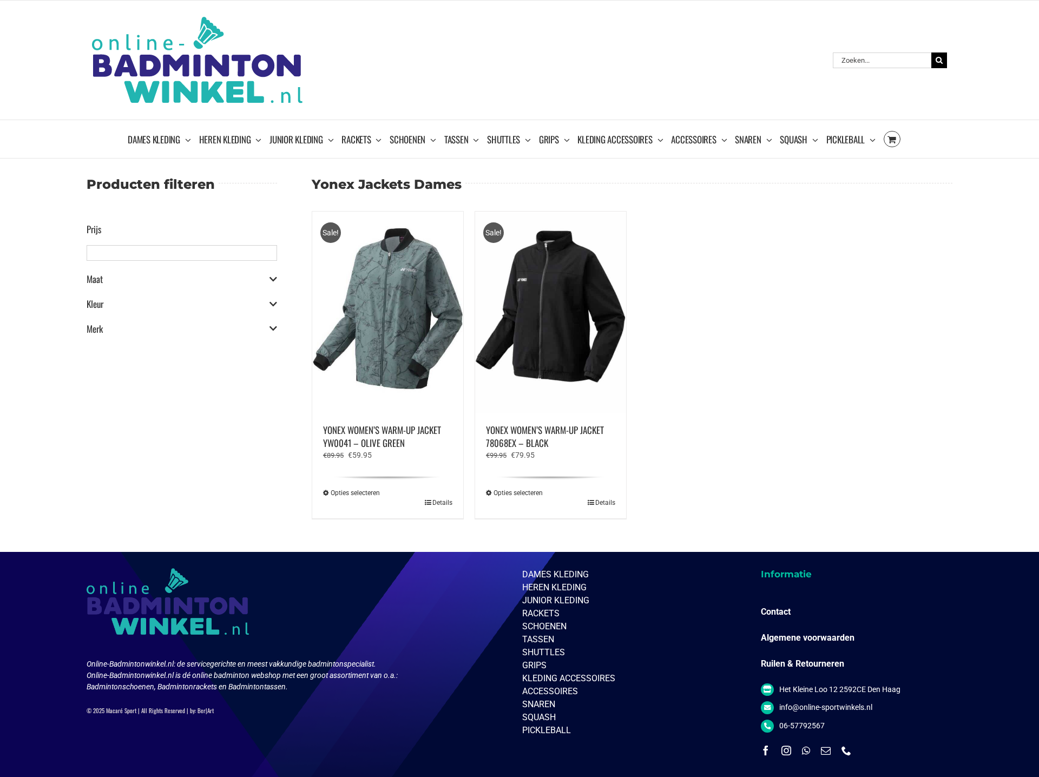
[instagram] (786, 750)
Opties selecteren (355, 493)
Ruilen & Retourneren (802, 664)
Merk (95, 328)
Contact (776, 612)
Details (442, 502)
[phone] (846, 750)
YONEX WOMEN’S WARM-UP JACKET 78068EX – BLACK (545, 436)
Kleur (95, 304)
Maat (95, 279)
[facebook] (766, 750)
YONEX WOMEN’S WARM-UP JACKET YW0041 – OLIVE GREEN (382, 436)
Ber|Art (206, 710)
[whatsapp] (806, 750)
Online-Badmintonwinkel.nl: (132, 664)
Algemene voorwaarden (807, 638)
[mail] (826, 750)
